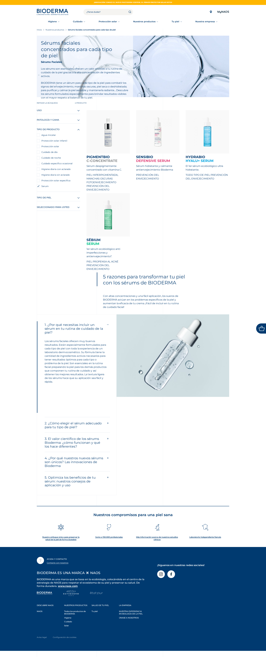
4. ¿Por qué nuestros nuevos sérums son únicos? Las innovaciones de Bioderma (74, 462)
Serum (45, 186)
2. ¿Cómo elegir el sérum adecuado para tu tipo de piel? (73, 425)
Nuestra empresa (205, 21)
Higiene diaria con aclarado (56, 169)
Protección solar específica (55, 180)
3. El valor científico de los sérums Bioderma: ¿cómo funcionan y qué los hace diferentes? (72, 442)
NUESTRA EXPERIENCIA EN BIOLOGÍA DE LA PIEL (131, 612)
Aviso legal (42, 637)
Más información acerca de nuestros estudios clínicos (157, 538)
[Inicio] (52, 12)
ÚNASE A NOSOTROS (129, 618)
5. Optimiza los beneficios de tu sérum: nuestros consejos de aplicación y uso (70, 481)
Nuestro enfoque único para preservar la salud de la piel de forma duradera (60, 538)
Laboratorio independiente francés (205, 537)
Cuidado (78, 21)
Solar (66, 625)
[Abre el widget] (261, 328)
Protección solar (108, 21)
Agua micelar (48, 135)
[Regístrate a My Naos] (223, 12)
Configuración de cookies (64, 637)
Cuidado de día (49, 152)
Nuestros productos (144, 21)
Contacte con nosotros (57, 563)
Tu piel (175, 21)
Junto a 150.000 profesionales (109, 537)
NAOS (39, 611)
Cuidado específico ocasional (57, 163)
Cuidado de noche (51, 157)
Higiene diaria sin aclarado (55, 174)
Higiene (52, 21)
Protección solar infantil (54, 140)
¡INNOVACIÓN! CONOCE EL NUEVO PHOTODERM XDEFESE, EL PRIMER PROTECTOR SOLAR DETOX (133, 2)
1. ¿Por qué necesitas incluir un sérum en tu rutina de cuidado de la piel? (74, 328)
